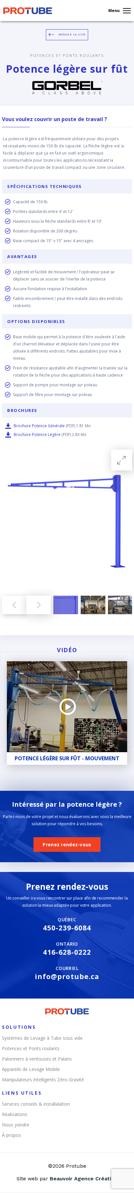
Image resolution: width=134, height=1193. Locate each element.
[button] (14, 605)
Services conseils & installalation (36, 1104)
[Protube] (27, 12)
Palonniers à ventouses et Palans (37, 1059)
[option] (67, 521)
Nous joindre (15, 1125)
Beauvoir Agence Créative (83, 1178)
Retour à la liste (72, 34)
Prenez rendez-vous (67, 844)
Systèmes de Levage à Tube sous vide (42, 1038)
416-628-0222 (67, 952)
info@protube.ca (67, 976)
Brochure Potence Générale (39, 426)
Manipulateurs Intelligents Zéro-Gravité (43, 1079)
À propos (11, 1135)
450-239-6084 (67, 928)
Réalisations (14, 1114)
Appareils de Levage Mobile (31, 1069)
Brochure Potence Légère (37, 434)
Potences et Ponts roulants (67, 55)
